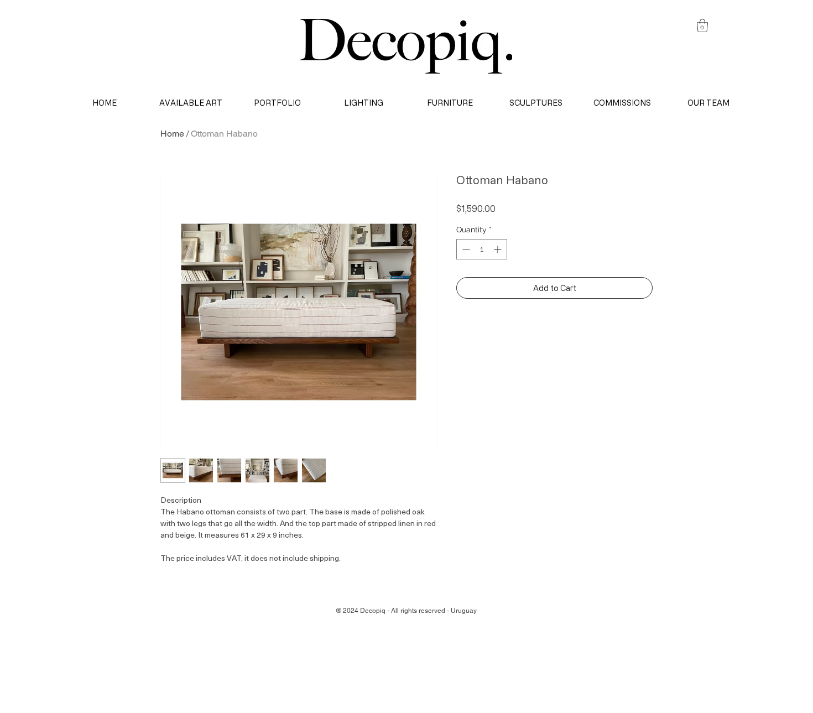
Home (172, 133)
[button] (702, 25)
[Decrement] (465, 249)
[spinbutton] (482, 249)
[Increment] (498, 249)
